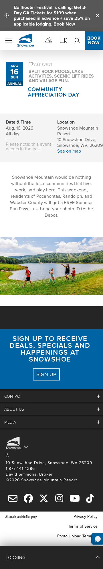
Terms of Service (83, 526)
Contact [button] (13, 396)
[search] (77, 40)
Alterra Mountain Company (21, 516)
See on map (69, 151)
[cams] (63, 40)
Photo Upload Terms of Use (77, 538)
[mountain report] (48, 40)
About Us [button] (14, 409)
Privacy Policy (86, 516)
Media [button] (10, 422)
